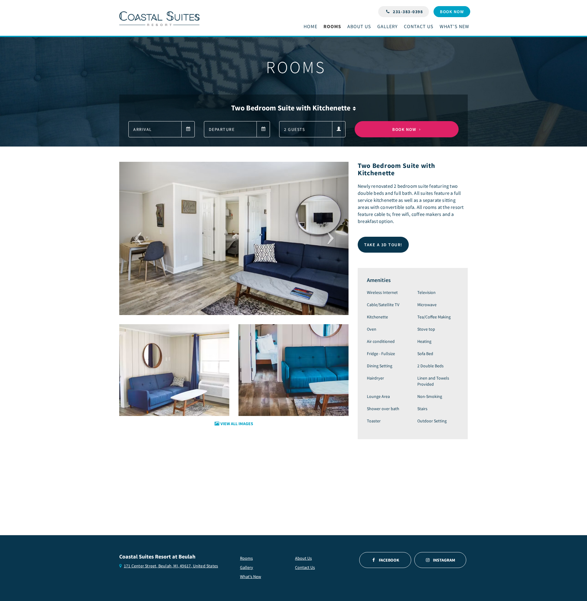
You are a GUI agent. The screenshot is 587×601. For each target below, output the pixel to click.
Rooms (246, 558)
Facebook (389, 560)
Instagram (444, 560)
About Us (303, 558)
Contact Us (305, 567)
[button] (136, 238)
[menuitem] (312, 26)
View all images (236, 423)
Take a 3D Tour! (383, 244)
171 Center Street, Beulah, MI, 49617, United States (171, 566)
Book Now (404, 129)
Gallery (246, 567)
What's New (250, 576)
